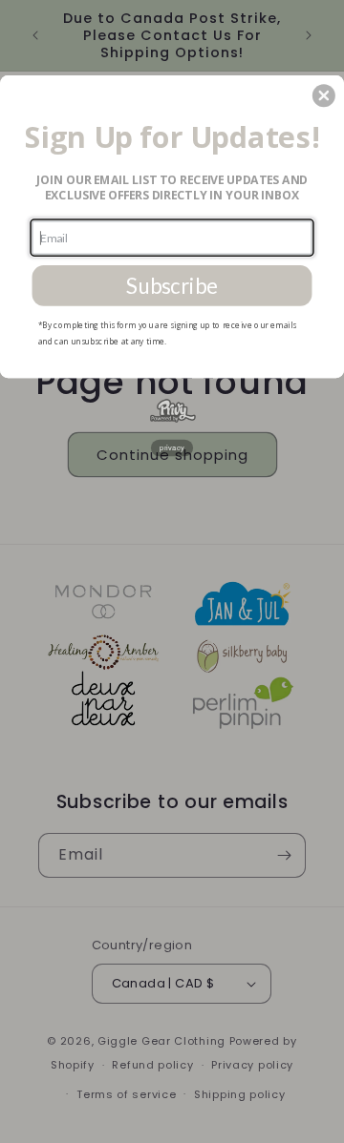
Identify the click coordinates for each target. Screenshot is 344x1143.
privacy (172, 448)
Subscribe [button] (171, 286)
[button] (323, 95)
